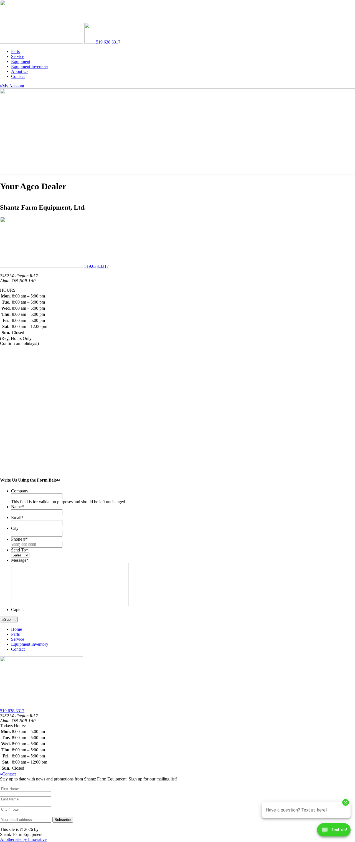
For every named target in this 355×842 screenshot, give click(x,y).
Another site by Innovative (23, 839)
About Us (19, 71)
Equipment (20, 61)
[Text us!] (334, 831)
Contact (18, 76)
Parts (15, 51)
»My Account (12, 85)
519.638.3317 (108, 42)
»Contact (8, 774)
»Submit (9, 619)
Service (17, 56)
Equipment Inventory (29, 66)
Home (16, 629)
